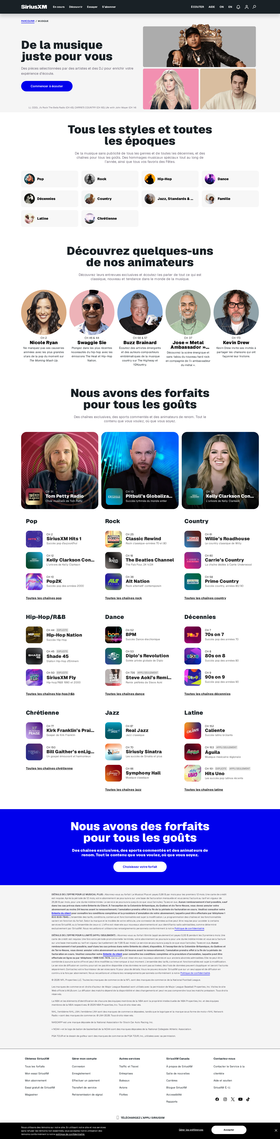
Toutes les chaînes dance (125, 694)
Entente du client (61, 913)
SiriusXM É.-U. (222, 1087)
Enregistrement (81, 1073)
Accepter (229, 1129)
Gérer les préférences (191, 1129)
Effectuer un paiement (86, 1080)
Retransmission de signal (87, 1094)
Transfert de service (84, 1087)
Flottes (123, 1094)
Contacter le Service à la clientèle (229, 1070)
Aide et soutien (223, 1080)
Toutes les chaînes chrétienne (49, 768)
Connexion (78, 1066)
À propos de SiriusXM (179, 1066)
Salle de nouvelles (178, 1073)
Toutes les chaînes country (205, 598)
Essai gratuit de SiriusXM (40, 1087)
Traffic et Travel (129, 1066)
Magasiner (31, 1094)
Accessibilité (174, 1094)
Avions (123, 1087)
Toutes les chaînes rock (123, 598)
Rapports (171, 1101)
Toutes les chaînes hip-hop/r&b (50, 694)
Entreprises (126, 1073)
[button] (47, 86)
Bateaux (124, 1080)
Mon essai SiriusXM (37, 1073)
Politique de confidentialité (189, 928)
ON (222, 7)
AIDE (212, 7)
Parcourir (27, 21)
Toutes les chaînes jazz (123, 790)
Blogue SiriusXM (176, 1087)
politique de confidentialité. (70, 1134)
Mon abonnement (35, 1080)
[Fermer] (276, 1130)
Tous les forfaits (35, 1066)
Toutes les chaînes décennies (207, 694)
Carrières (171, 1080)
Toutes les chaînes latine (203, 790)
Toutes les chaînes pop (44, 598)
